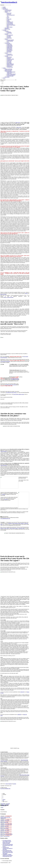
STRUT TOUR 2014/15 (11, 73)
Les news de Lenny (8, 9)
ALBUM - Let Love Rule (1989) (6, 824)
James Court (17, 122)
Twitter (6, 783)
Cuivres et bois (7, 42)
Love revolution (10, 22)
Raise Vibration (9, 26)
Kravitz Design (7, 28)
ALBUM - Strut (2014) (4, 826)
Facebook (14, 783)
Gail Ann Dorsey (10, 34)
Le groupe (4, 29)
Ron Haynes (9, 51)
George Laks (9, 53)
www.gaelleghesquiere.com (5, 518)
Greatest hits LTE (10, 21)
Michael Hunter (9, 49)
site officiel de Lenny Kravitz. (11, 392)
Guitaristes (6, 30)
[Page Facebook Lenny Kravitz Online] (3, 803)
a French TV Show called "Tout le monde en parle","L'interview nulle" (14, 528)
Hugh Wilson (9, 62)
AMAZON (22, 691)
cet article (3, 494)
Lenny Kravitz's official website (18, 394)
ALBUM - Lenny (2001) (4, 830)
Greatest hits (9, 18)
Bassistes (6, 33)
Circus (8, 16)
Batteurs (6, 38)
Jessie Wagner (9, 56)
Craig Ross (9, 31)
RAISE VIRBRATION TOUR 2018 (11, 72)
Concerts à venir (7, 10)
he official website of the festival (10, 384)
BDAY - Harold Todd (4, 822)
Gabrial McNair (9, 45)
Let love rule (9, 12)
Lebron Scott (9, 37)
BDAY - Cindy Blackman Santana (6, 834)
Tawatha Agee (9, 59)
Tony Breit (9, 35)
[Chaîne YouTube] (6, 804)
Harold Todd (9, 43)
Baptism (8, 20)
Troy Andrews (9, 48)
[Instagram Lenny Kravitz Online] (2, 804)
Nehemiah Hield (10, 66)
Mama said (9, 13)
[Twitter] (8, 803)
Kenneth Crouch (10, 54)
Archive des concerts (8, 69)
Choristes (6, 55)
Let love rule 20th (10, 23)
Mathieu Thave (9, 47)
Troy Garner (9, 61)
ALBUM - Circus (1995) (4, 820)
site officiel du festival (15, 378)
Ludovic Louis (9, 44)
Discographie (7, 76)
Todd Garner (9, 60)
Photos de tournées (8, 70)
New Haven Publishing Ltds (5, 788)
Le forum (4, 7)
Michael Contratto (10, 64)
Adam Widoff (9, 32)
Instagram (10, 783)
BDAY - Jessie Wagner (4, 828)
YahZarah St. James (10, 58)
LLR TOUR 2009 (10, 75)
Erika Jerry (9, 57)
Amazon (26, 293)
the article (6, 499)
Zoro (8, 41)
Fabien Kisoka (9, 46)
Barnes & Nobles (3, 294)
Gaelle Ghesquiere (3, 451)
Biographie (7, 27)
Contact (4, 77)
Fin (3, 800)
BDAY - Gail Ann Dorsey (5, 836)
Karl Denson (9, 50)
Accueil (4, 6)
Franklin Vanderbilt (10, 39)
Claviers (6, 52)
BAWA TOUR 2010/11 (11, 74)
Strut (8, 25)
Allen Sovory (9, 65)
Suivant (4, 799)
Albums (6, 11)
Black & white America (11, 24)
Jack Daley (9, 36)
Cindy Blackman (10, 40)
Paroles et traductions (8, 68)
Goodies (4, 67)
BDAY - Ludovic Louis (4, 832)
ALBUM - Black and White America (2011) (5, 818)
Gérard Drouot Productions (5, 361)
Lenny (8, 19)
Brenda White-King (10, 63)
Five (8, 17)
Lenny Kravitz (5, 8)
